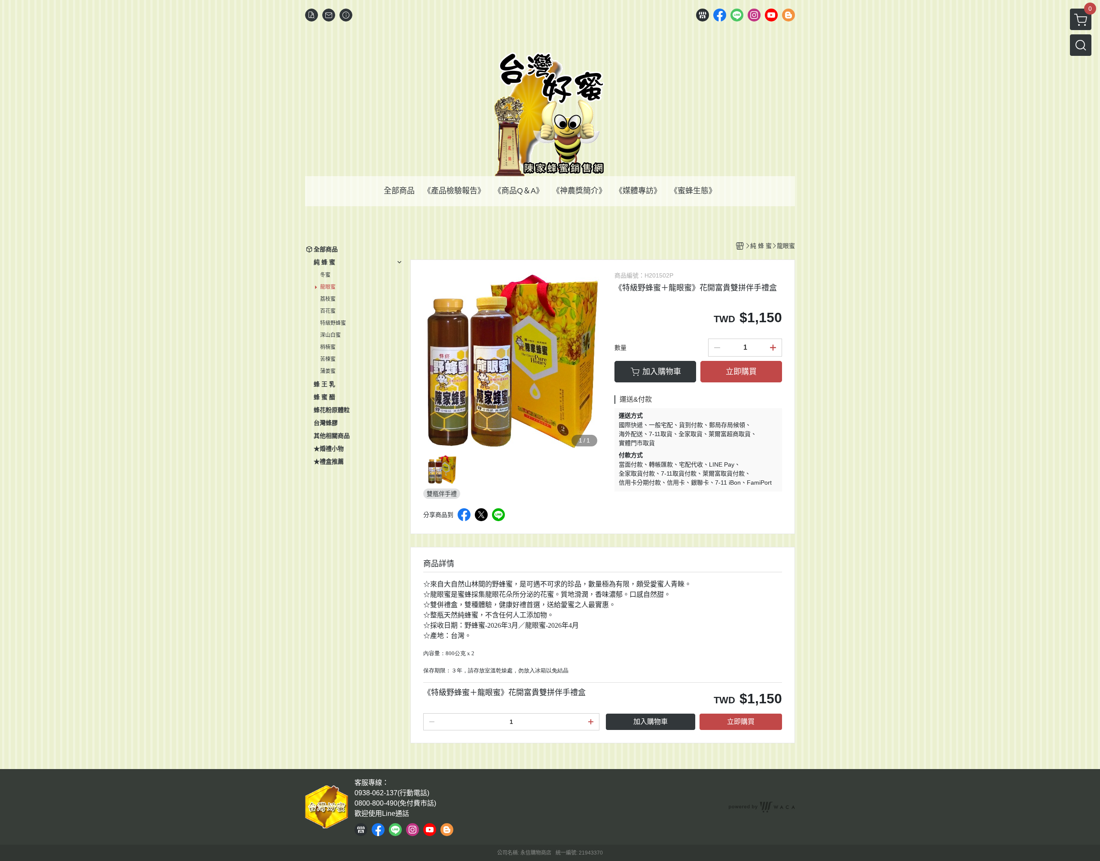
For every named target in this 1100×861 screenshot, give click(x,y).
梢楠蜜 (328, 347)
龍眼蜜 (328, 287)
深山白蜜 (330, 335)
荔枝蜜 (328, 299)
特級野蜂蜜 (333, 323)
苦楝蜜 (328, 359)
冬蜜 (325, 275)
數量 (620, 347)
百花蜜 (328, 311)
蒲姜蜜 (328, 371)
